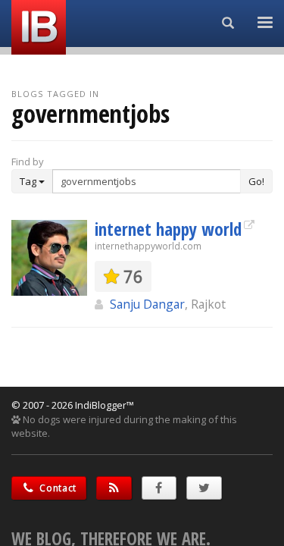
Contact (57, 488)
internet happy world (168, 229)
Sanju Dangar (147, 304)
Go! (256, 181)
